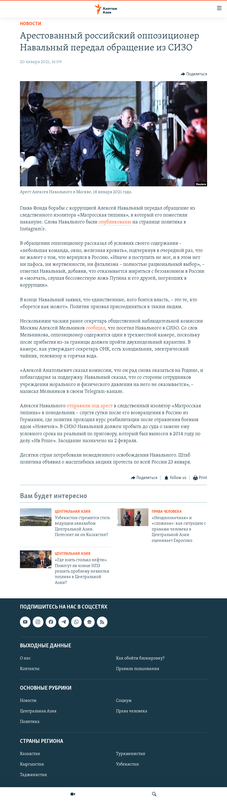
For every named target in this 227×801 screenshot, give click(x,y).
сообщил (95, 328)
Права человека (167, 512)
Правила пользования (137, 669)
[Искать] (154, 794)
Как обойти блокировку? (140, 658)
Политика (30, 722)
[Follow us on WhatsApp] (76, 622)
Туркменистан (130, 754)
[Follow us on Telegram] (63, 622)
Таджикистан (33, 775)
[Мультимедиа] (73, 794)
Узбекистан (127, 764)
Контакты (29, 669)
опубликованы (115, 222)
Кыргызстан (32, 764)
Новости (30, 24)
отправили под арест (90, 406)
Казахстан (30, 754)
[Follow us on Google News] (89, 622)
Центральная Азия (73, 512)
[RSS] (102, 622)
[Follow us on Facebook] (51, 622)
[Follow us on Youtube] (25, 622)
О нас (25, 658)
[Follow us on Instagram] (38, 622)
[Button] (194, 74)
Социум (123, 701)
